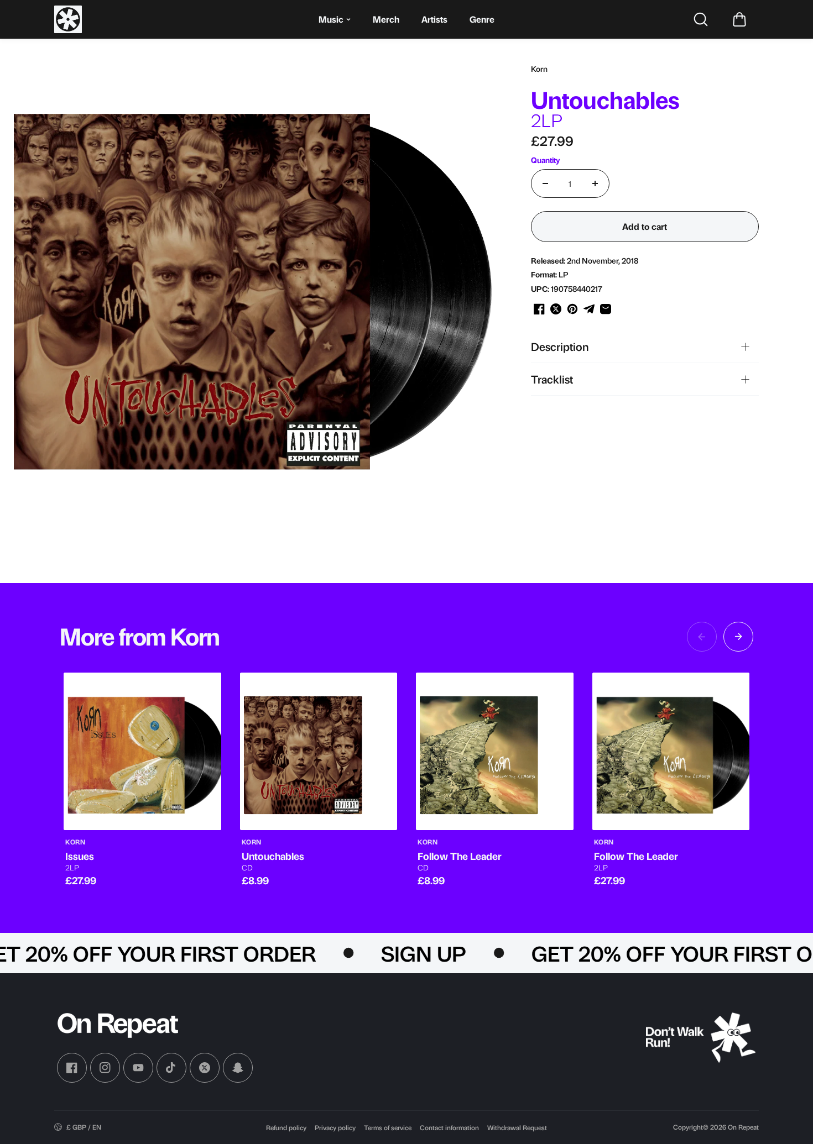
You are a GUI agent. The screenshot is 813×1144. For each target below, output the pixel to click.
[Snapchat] (238, 1068)
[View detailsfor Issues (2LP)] (142, 751)
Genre (482, 19)
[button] (739, 19)
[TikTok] (171, 1068)
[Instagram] (105, 1068)
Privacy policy (335, 1127)
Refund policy (286, 1127)
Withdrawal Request (517, 1127)
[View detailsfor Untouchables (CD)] (319, 751)
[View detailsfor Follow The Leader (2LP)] (671, 751)
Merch (386, 19)
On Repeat (743, 1126)
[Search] (701, 19)
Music (331, 19)
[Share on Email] (605, 309)
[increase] (595, 183)
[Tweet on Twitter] (556, 309)
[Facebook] (72, 1068)
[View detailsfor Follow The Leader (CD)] (495, 751)
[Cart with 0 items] (739, 19)
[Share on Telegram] (589, 309)
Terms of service (387, 1127)
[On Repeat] (68, 19)
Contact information (449, 1127)
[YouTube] (138, 1068)
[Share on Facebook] (539, 309)
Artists (434, 19)
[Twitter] (205, 1068)
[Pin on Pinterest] (572, 309)
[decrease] (545, 183)
